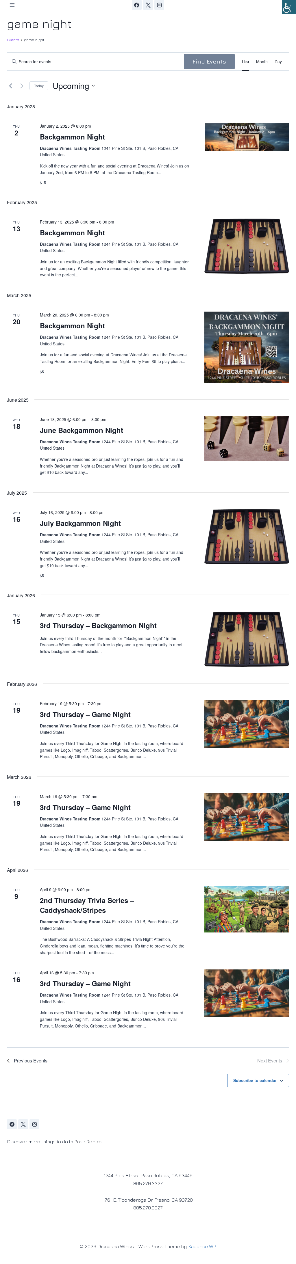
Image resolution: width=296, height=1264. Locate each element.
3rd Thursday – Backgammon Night (98, 625)
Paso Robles (88, 1141)
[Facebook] (137, 5)
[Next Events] (21, 85)
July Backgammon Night (80, 523)
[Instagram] (159, 5)
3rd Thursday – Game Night (85, 714)
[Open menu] (12, 4)
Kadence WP (202, 1246)
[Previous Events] (10, 85)
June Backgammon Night (81, 430)
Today (39, 85)
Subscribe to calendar (255, 1080)
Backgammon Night (72, 137)
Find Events (209, 61)
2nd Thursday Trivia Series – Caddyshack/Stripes (87, 905)
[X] (148, 5)
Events (13, 39)
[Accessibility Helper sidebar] (289, 7)
